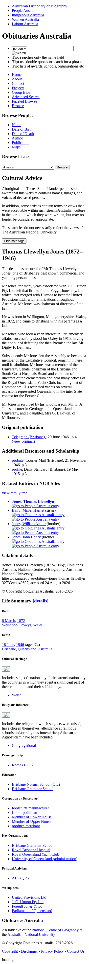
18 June (8, 645)
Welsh (17, 695)
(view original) (23, 441)
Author (17, 138)
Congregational (24, 745)
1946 (20, 645)
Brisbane (9, 649)
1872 (21, 621)
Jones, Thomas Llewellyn (33, 501)
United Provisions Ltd (29, 897)
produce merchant (26, 826)
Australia (45, 649)
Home (17, 74)
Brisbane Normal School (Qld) (36, 784)
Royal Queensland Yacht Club (35, 854)
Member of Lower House (32, 817)
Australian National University (31, 934)
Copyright (10, 951)
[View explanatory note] (6, 669)
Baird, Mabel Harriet (28, 510)
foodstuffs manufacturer (30, 808)
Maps (16, 147)
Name (16, 125)
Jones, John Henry (26, 537)
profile (17, 469)
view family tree (14, 493)
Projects (18, 88)
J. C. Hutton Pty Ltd (28, 902)
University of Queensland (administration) (44, 859)
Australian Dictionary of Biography (39, 6)
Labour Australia (25, 24)
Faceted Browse (24, 101)
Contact (18, 83)
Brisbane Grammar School (32, 789)
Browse (18, 106)
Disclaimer (29, 951)
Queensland (27, 649)
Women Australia (25, 19)
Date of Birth (22, 129)
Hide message (14, 241)
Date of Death (23, 134)
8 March (8, 621)
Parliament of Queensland (32, 911)
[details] (40, 600)
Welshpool (10, 625)
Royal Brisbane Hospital (31, 850)
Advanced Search (26, 97)
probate (17, 460)
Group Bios (21, 92)
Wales (38, 625)
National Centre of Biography (55, 930)
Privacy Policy (52, 951)
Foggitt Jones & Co (27, 906)
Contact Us (76, 951)
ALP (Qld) (20, 878)
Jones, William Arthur (29, 524)
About (17, 79)
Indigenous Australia (28, 15)
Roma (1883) (22, 765)
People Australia (24, 10)
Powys (26, 625)
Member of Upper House (31, 821)
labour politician (24, 812)
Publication (20, 142)
